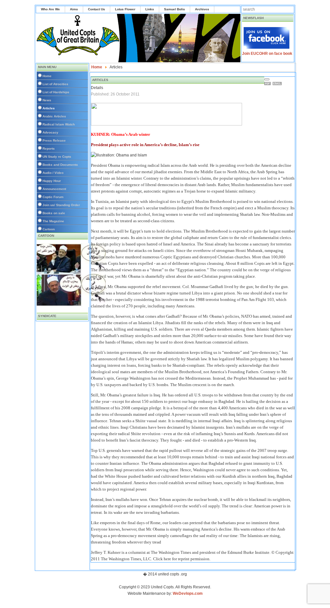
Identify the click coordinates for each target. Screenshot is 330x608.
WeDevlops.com (188, 593)
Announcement (54, 189)
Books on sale (54, 213)
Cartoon (49, 229)
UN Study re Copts (57, 156)
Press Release (54, 140)
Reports (49, 148)
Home (47, 76)
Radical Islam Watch (59, 124)
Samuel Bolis (174, 9)
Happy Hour (52, 181)
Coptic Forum (53, 197)
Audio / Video (53, 172)
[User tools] (266, 79)
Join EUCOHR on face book (267, 53)
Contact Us (96, 9)
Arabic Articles (54, 116)
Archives (202, 9)
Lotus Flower (125, 9)
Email (278, 83)
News (47, 100)
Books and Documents (60, 164)
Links (149, 9)
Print (268, 83)
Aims (74, 9)
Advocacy (50, 132)
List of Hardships (56, 92)
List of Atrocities (55, 84)
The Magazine (53, 221)
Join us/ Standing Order (61, 205)
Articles (49, 108)
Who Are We (50, 9)
